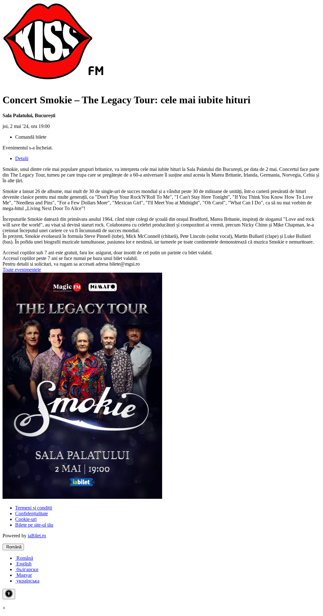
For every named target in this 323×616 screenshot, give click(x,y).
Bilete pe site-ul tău (34, 525)
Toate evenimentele (22, 269)
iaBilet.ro (37, 535)
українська (27, 580)
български (26, 569)
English (23, 563)
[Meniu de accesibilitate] (9, 594)
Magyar (23, 575)
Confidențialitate (31, 513)
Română (13, 547)
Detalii (21, 158)
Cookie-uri (26, 519)
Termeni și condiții (33, 507)
